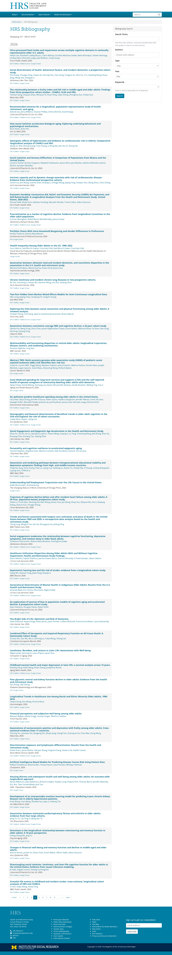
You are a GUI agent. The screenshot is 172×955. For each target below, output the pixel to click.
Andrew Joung (33, 485)
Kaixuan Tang (25, 573)
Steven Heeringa (100, 55)
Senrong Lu (39, 638)
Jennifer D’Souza (38, 399)
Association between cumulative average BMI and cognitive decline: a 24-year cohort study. (58, 325)
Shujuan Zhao (29, 94)
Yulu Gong (59, 75)
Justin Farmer (53, 621)
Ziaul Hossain (59, 764)
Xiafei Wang (28, 667)
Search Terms (121, 34)
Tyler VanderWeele (26, 784)
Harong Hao (48, 75)
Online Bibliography (61, 931)
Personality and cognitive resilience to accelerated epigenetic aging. (46, 448)
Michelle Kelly (45, 219)
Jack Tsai (39, 784)
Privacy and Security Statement (104, 936)
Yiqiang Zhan (40, 436)
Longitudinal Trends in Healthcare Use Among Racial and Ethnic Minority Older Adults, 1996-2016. (59, 697)
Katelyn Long (60, 781)
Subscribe (132, 931)
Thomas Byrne (85, 781)
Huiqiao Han (81, 182)
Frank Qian (23, 502)
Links (94, 931)
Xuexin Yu (68, 468)
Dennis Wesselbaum (34, 233)
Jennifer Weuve (82, 399)
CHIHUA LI (25, 470)
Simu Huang (29, 468)
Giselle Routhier (79, 385)
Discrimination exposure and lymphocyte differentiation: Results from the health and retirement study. (55, 746)
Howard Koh (72, 781)
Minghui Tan (26, 524)
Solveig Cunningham (40, 869)
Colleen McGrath (67, 621)
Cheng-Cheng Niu (17, 835)
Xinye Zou (75, 502)
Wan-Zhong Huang (27, 146)
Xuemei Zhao (35, 182)
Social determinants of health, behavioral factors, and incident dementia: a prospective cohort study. (60, 71)
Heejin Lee (14, 55)
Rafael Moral (33, 219)
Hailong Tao (55, 801)
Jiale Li (44, 433)
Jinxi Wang (24, 182)
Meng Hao (19, 77)
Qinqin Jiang (51, 733)
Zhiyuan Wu (86, 502)
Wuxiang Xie (34, 502)
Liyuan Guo (49, 653)
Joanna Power (58, 219)
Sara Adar (14, 399)
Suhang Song (24, 331)
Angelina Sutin (32, 451)
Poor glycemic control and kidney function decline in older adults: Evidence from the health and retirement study (58, 680)
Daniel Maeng (28, 385)
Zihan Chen (38, 852)
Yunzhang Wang (84, 433)
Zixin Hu (79, 75)
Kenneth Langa (29, 58)
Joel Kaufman (55, 402)
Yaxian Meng (53, 433)
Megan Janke (15, 653)
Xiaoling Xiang (16, 667)
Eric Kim (13, 784)
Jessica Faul (58, 268)
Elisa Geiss (38, 590)
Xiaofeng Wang (94, 75)
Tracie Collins (70, 202)
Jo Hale (13, 869)
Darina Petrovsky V (66, 558)
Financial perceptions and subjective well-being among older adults (46, 713)
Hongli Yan (62, 733)
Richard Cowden (47, 781)
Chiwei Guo (88, 94)
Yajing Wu (14, 573)
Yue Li (100, 385)
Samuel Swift (15, 202)
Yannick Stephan (17, 451)
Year (117, 71)
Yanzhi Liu (14, 182)
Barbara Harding (40, 202)
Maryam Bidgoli (17, 716)
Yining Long (15, 524)
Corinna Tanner (17, 163)
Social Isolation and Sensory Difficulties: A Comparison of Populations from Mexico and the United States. (58, 159)
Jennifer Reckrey (64, 385)
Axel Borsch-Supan (30, 248)
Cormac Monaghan (18, 219)
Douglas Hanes (30, 607)
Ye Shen (95, 328)
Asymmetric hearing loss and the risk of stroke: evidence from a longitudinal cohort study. (58, 570)
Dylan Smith (43, 607)
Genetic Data (58, 929)
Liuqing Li (64, 433)
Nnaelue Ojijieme (17, 348)
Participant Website (61, 919)
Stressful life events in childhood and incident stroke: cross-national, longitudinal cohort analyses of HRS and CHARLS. (57, 882)
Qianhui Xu (15, 328)
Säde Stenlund (16, 621)
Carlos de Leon (96, 399)
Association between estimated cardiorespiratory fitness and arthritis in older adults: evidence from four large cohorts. (55, 814)
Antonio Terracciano (77, 451)
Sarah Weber (49, 852)
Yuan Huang (41, 146)
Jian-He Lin (63, 146)
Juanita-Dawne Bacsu (48, 558)
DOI (11, 64)
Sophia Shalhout (30, 558)
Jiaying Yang (70, 182)
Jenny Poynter (64, 365)
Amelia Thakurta (17, 233)
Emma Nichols (54, 111)
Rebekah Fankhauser (50, 163)
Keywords (119, 82)
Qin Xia (36, 524)
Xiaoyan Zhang (40, 750)
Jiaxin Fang (37, 573)
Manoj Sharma (34, 268)
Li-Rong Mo (53, 146)
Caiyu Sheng (63, 94)
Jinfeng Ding (58, 524)
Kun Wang (26, 701)
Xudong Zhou (66, 282)
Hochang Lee (40, 385)
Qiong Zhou (93, 182)
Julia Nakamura (32, 781)
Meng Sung (25, 328)
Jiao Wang (66, 502)
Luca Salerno (15, 248)
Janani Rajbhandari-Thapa (53, 328)
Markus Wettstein (91, 163)
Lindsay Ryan (15, 58)
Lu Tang (72, 433)
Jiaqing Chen (25, 297)
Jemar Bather (27, 750)
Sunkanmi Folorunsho (19, 541)
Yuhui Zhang (104, 182)
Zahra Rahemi (16, 558)
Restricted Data (59, 924)
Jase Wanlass (76, 163)
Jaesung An (27, 653)
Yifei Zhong (25, 684)
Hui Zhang (14, 75)
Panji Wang (15, 801)
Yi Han (13, 886)
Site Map (95, 924)
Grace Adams (71, 328)
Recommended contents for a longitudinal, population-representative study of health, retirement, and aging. (55, 108)
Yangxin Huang (49, 297)
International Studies (61, 938)
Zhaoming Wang (50, 368)
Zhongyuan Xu (46, 524)
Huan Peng (52, 94)
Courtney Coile (46, 248)
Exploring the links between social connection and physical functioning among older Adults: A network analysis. (59, 310)
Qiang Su (14, 146)
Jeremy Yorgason (32, 163)
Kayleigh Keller (16, 402)
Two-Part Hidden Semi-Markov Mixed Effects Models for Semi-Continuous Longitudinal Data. (59, 294)
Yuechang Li (22, 282)
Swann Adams (95, 558)
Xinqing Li (46, 182)
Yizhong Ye (15, 733)
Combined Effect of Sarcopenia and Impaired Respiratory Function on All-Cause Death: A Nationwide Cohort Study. (56, 634)
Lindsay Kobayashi (101, 468)
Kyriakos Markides (25, 165)
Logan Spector (24, 368)
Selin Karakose (61, 451)
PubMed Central (25, 64)
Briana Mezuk (68, 314)
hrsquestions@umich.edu (23, 933)
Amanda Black (16, 590)
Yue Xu (21, 433)
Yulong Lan (61, 638)
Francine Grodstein (84, 621)
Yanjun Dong (15, 701)
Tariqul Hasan (46, 764)
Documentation (28, 14)
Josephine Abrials (54, 667)
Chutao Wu (15, 638)
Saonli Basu (37, 368)
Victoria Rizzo (38, 701)
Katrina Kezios (16, 852)
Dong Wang (96, 733)
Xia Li (94, 502)
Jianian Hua (56, 502)
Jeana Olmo (65, 163)
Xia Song (13, 331)
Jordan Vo (28, 852)
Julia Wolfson (42, 58)
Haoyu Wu (33, 282)
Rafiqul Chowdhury (18, 764)
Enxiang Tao (28, 436)
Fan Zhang (14, 684)
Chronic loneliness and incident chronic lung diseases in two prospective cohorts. (53, 279)
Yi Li (85, 75)
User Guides (58, 936)
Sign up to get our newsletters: (141, 919)
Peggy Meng (35, 365)
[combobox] (126, 55)
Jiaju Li (46, 801)
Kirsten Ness (91, 365)
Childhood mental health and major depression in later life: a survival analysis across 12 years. (60, 665)
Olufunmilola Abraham (40, 541)
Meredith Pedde (31, 402)
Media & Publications (62, 14)
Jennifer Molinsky (100, 781)
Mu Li (31, 638)
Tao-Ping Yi (25, 818)
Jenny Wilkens (27, 111)
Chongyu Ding (26, 75)
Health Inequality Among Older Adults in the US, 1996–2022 (41, 245)
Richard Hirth (93, 402)
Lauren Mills (23, 365)
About (14, 14)
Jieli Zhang (96, 433)
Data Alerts (96, 929)
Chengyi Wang (57, 182)
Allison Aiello (62, 852)
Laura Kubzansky (101, 621)
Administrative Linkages (62, 926)
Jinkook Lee (15, 111)
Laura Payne (38, 653)
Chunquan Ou (74, 733)
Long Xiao (30, 348)
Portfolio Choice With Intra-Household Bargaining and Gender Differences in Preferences (57, 231)
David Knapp (67, 111)
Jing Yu (29, 835)
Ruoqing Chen (16, 436)
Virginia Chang (54, 750)
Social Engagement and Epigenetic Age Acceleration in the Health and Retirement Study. (57, 431)
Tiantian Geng (16, 94)
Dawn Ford (47, 268)
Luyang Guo (15, 470)
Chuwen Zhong (16, 314)
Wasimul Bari (33, 764)
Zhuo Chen (36, 328)
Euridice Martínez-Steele (66, 55)
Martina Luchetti (46, 451)
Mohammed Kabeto (18, 268)
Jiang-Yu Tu (15, 818)
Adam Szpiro (51, 399)
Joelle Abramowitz (18, 485)
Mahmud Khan (84, 328)
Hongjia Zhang (34, 505)
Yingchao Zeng (16, 468)
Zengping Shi (39, 733)
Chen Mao (85, 733)
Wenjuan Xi (41, 94)
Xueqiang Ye (36, 297)
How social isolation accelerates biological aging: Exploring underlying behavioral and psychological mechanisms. (55, 125)
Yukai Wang (50, 638)
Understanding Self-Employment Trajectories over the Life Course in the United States (56, 482)
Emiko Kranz (15, 750)
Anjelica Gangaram (66, 399)
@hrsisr (16, 935)
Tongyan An (70, 75)
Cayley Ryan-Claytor (18, 419)
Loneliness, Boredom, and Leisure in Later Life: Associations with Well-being (50, 650)
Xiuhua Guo (21, 505)
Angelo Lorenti (23, 869)
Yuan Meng (26, 801)
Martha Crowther (58, 716)
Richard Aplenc (65, 368)
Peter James (41, 621)
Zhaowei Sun (37, 801)
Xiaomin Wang (44, 282)
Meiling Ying (92, 385)
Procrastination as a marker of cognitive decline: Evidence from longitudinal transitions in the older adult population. (60, 215)
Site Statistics (97, 933)
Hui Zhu (55, 282)
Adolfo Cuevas (79, 750)
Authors (119, 49)
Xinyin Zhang (39, 667)
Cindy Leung (54, 58)
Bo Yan (13, 282)
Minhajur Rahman (74, 764)
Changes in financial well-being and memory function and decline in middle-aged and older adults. (58, 848)
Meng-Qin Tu (36, 818)
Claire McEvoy (48, 55)
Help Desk (96, 919)
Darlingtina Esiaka (59, 541)
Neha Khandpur (85, 55)
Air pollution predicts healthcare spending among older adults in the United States (54, 396)
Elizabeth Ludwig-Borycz (30, 55)
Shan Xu (105, 433)
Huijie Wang (21, 886)
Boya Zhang (25, 399)
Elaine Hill (51, 385)
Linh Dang (28, 314)
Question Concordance (62, 933)
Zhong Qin (73, 146)
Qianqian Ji (35, 433)
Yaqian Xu (37, 75)
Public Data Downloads (62, 922)
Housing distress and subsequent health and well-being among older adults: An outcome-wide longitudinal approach (60, 778)
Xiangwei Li (30, 77)
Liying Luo (32, 419)
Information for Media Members (104, 926)
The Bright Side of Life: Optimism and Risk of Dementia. (39, 618)
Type (117, 60)
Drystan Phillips (41, 111)
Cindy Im (14, 365)
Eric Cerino (28, 590)
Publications (17, 22)
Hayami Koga (29, 621)
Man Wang (45, 502)
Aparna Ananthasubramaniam (47, 314)
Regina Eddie (49, 590)
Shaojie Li (46, 573)
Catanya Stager (43, 716)
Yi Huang (88, 468)
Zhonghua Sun (75, 94)
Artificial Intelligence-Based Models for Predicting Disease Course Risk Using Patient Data (57, 762)
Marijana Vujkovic (49, 365)
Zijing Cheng (15, 385)
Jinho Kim (25, 129)
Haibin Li (14, 502)
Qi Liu (27, 433)
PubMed (16, 64)
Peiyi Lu (38, 468)
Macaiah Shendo (56, 202)
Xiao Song (104, 328)
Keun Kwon (15, 129)
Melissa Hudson (78, 365)
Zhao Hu (13, 433)
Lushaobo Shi (26, 733)
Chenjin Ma (78, 468)
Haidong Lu (58, 468)
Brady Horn (27, 202)
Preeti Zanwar (82, 558)
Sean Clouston (16, 607)
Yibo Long (14, 297)
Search (120, 96)
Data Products (43, 14)
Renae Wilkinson (17, 781)
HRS (14, 938)
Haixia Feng (33, 886)
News (94, 922)
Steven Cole (67, 750)
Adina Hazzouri (84, 202)
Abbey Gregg (30, 716)
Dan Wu (24, 638)
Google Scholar (36, 64)
